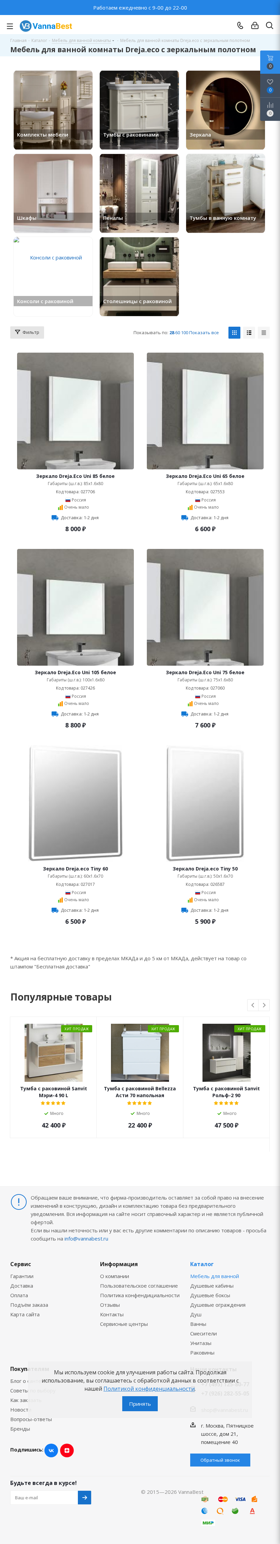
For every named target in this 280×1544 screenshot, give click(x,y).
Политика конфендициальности (140, 1295)
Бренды (20, 1428)
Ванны (198, 1323)
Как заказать (26, 1400)
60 (177, 332)
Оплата (19, 1295)
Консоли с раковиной (45, 301)
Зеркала (200, 134)
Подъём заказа (29, 1304)
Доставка (21, 1285)
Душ (195, 1314)
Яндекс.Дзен (67, 1450)
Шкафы (27, 217)
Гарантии (21, 1276)
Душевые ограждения (218, 1304)
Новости (20, 1409)
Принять (140, 1403)
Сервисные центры (124, 1323)
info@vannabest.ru (86, 1238)
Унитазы (200, 1343)
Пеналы (113, 217)
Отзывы (110, 1304)
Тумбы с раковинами (131, 134)
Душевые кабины (212, 1285)
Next (264, 1005)
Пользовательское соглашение (139, 1285)
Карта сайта (25, 1314)
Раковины (202, 1352)
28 (171, 332)
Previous (253, 1005)
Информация (119, 1264)
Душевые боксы (210, 1295)
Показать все (204, 332)
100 (184, 332)
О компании (114, 1276)
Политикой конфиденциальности (149, 1388)
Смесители (203, 1333)
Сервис (20, 1264)
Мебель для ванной (214, 1276)
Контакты (112, 1314)
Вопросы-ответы (31, 1419)
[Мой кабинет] (254, 25)
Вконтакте (51, 1450)
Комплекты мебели (42, 134)
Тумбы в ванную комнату (223, 217)
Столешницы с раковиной (137, 301)
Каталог (202, 1264)
